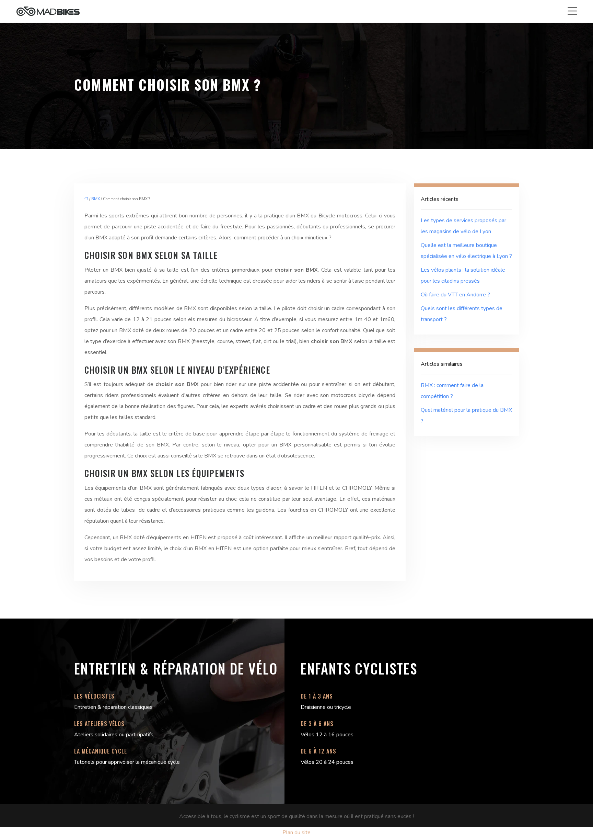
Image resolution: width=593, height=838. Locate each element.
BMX (95, 199)
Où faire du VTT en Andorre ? (455, 294)
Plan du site (296, 832)
